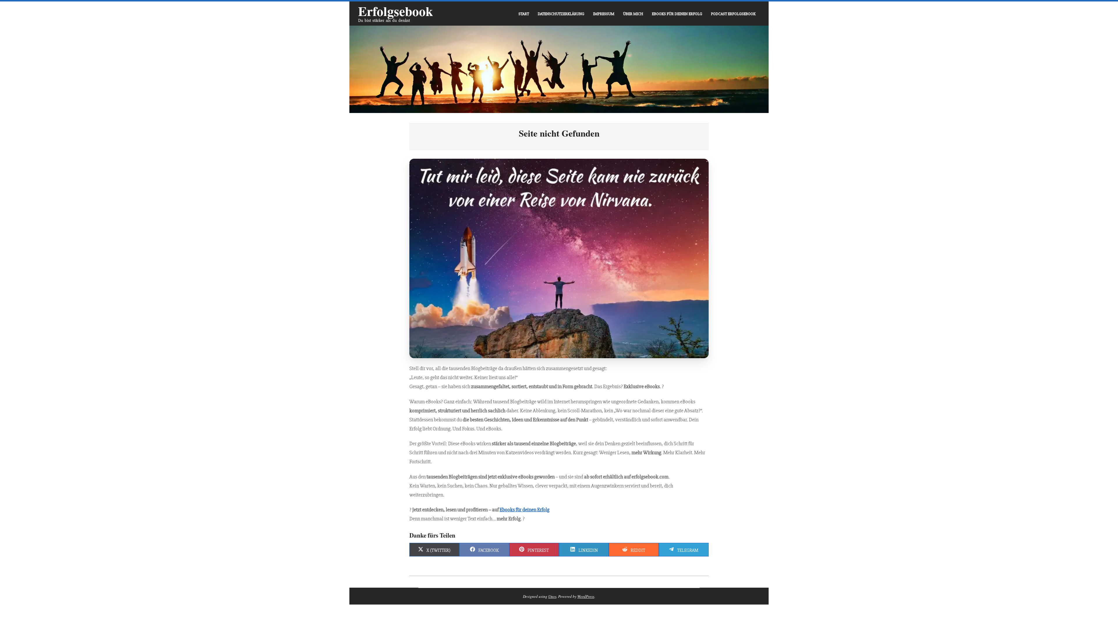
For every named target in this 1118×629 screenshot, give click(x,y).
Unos (552, 596)
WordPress (585, 596)
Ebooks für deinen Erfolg (524, 509)
